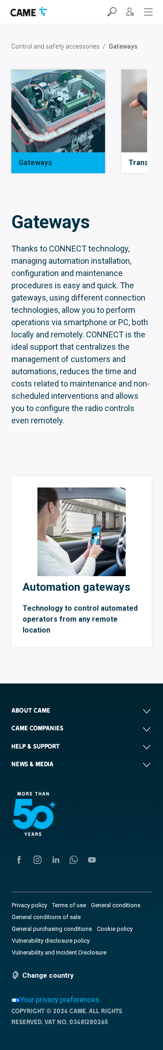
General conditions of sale (46, 917)
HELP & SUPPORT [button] (35, 746)
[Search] (112, 12)
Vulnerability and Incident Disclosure (59, 952)
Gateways (35, 162)
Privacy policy (29, 905)
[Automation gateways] (81, 531)
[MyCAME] (130, 12)
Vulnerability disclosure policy (51, 940)
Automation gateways (76, 587)
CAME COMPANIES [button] (37, 728)
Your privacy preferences (59, 999)
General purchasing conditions (52, 928)
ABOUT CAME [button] (30, 710)
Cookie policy (115, 928)
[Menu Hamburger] (148, 12)
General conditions (115, 905)
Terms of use (69, 905)
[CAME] (28, 11)
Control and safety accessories (55, 46)
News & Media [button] (32, 764)
